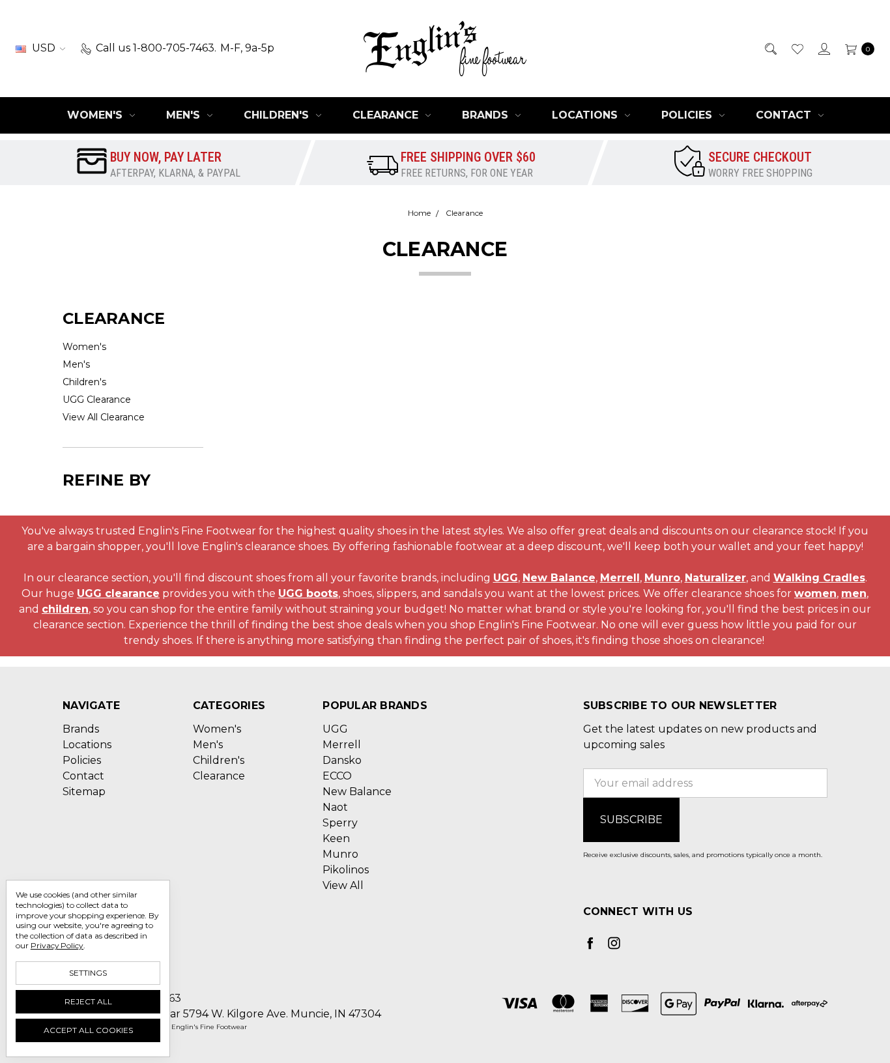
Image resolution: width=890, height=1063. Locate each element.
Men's (184, 115)
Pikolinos (346, 870)
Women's (96, 115)
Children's (278, 115)
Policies (688, 115)
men (854, 593)
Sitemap (84, 791)
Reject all (88, 1001)
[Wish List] (796, 48)
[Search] (770, 48)
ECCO (337, 776)
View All (343, 885)
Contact (785, 115)
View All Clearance (104, 417)
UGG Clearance (97, 399)
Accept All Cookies (88, 1030)
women (815, 593)
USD (43, 48)
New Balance (559, 578)
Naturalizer (715, 578)
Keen (336, 838)
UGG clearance (118, 593)
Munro (662, 578)
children (65, 609)
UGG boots (308, 593)
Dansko (342, 760)
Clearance (387, 115)
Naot (335, 807)
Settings (88, 973)
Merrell (620, 578)
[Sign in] (823, 48)
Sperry (340, 823)
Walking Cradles (819, 578)
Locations (586, 115)
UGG (505, 578)
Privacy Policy (57, 945)
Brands (486, 115)
